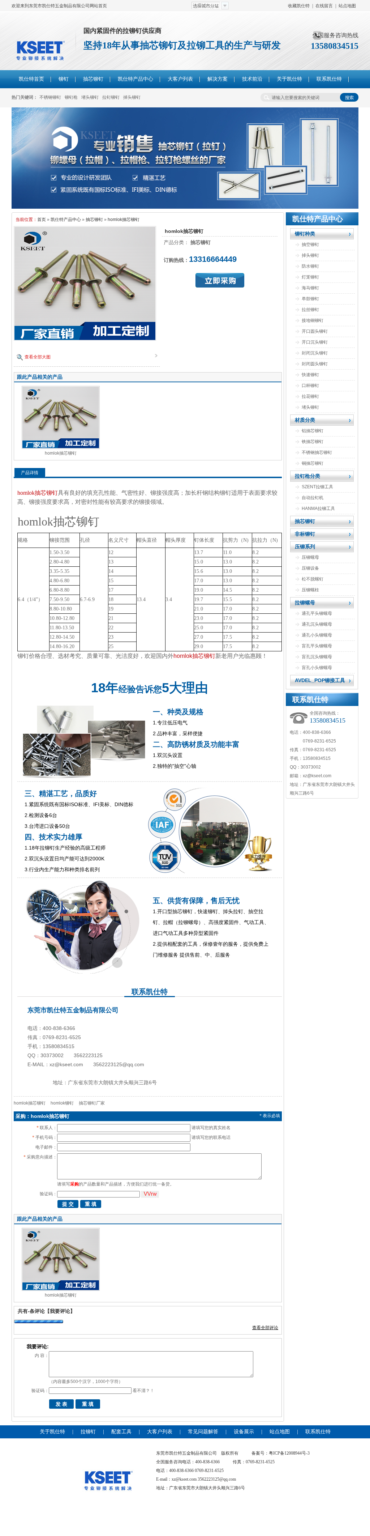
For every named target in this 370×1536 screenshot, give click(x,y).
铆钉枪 (71, 97)
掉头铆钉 (132, 97)
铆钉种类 (305, 234)
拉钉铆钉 (111, 97)
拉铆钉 (88, 1431)
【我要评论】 (60, 1311)
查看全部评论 (265, 1327)
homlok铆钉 (62, 1103)
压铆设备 (310, 568)
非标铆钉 (305, 534)
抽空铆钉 (310, 244)
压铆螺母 (310, 557)
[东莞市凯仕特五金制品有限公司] (108, 1508)
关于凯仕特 (52, 1431)
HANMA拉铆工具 (318, 508)
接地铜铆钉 (312, 320)
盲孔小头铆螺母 (317, 667)
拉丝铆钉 (310, 309)
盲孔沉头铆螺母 (317, 656)
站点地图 (347, 5)
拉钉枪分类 (307, 476)
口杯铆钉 (310, 385)
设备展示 (244, 1431)
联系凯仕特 (318, 1431)
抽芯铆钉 (94, 219)
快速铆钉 (310, 374)
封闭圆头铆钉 (315, 363)
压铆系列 (305, 546)
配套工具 (121, 1431)
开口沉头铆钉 (315, 342)
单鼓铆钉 (310, 298)
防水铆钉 (310, 266)
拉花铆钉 (310, 396)
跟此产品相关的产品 (40, 377)
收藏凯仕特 (299, 5)
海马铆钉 (310, 287)
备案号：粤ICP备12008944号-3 (280, 1453)
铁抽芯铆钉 (312, 441)
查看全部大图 (38, 356)
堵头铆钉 (90, 97)
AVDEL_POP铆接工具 (320, 680)
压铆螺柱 (310, 589)
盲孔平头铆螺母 (317, 645)
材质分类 (305, 420)
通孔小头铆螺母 (317, 635)
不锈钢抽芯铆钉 (317, 452)
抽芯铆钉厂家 (92, 1103)
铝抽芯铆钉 (312, 430)
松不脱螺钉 (312, 579)
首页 (41, 219)
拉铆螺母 (305, 602)
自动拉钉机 (312, 497)
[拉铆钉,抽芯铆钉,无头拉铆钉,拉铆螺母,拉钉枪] (185, 207)
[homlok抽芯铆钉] (84, 338)
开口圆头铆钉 (315, 331)
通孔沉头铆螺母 (317, 624)
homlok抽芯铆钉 (123, 219)
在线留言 (324, 5)
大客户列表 (159, 1431)
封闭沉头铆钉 (315, 353)
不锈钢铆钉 (50, 97)
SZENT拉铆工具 (317, 486)
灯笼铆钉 (310, 277)
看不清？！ (143, 1390)
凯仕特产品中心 (66, 219)
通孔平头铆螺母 (317, 613)
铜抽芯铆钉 (312, 463)
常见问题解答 (203, 1431)
